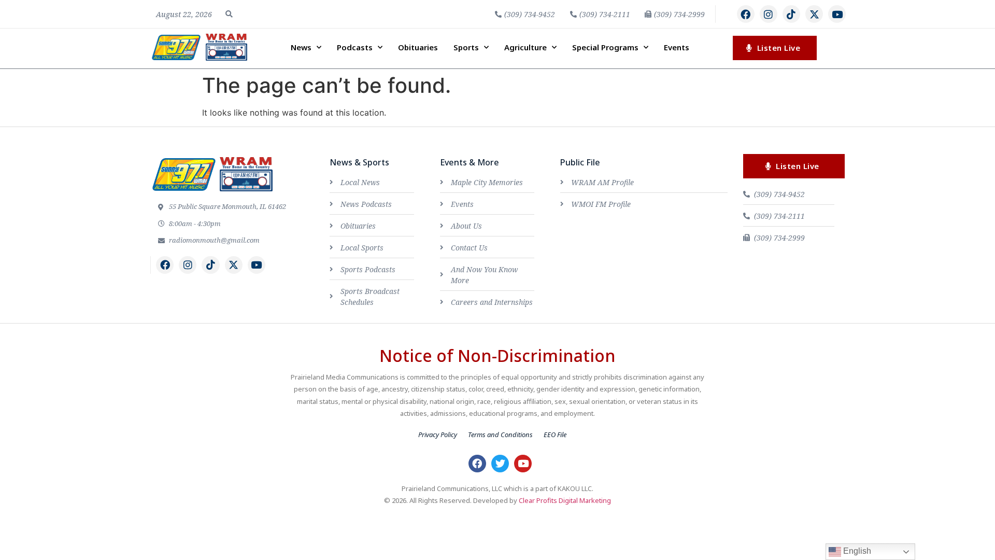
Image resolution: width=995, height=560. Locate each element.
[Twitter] (500, 463)
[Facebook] (746, 14)
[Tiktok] (791, 14)
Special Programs (605, 47)
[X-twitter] (814, 14)
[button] (229, 14)
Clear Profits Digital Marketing (565, 500)
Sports (466, 47)
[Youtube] (837, 14)
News (301, 47)
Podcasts (355, 47)
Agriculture (525, 47)
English (856, 551)
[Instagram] (768, 14)
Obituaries (418, 47)
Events (676, 47)
